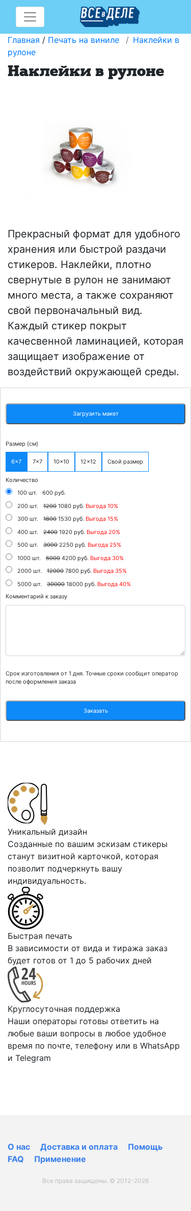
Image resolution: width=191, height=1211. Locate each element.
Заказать (96, 710)
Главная (24, 40)
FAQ (16, 1159)
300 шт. (27, 518)
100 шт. (27, 492)
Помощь (145, 1147)
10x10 (61, 461)
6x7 (16, 461)
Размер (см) (22, 443)
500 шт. (27, 544)
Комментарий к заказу (36, 596)
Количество (22, 479)
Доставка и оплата (79, 1147)
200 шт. (27, 506)
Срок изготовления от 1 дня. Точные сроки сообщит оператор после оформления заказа (92, 678)
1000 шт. (29, 558)
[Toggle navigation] (30, 17)
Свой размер (125, 461)
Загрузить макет (96, 413)
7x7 (37, 461)
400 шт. (27, 532)
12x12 (88, 461)
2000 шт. (29, 570)
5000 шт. (29, 584)
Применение (60, 1159)
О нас (19, 1147)
